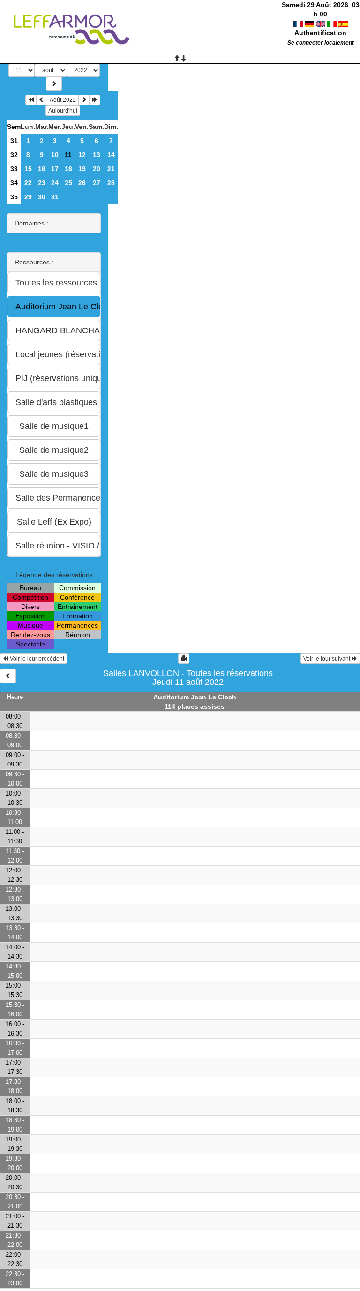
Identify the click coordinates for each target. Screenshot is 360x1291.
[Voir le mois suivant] (84, 100)
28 (111, 183)
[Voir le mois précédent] (41, 100)
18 (68, 169)
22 (28, 183)
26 (82, 183)
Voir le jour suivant (327, 658)
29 (28, 197)
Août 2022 (63, 100)
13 (96, 154)
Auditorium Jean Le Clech (194, 697)
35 (14, 197)
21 (111, 169)
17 (55, 169)
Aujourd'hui (62, 110)
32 (14, 154)
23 (41, 183)
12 (82, 154)
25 (68, 183)
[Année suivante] (94, 100)
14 (111, 154)
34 (14, 183)
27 (96, 183)
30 (41, 197)
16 (41, 169)
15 (28, 169)
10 (55, 154)
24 (55, 183)
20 (96, 169)
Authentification (320, 33)
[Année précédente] (31, 100)
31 (14, 140)
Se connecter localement (320, 42)
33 (14, 169)
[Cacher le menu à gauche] (8, 676)
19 (82, 169)
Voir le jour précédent (36, 658)
